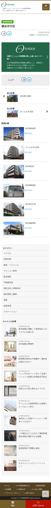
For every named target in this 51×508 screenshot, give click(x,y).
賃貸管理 (7, 306)
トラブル (7, 253)
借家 (5, 300)
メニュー (46, 8)
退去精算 (7, 277)
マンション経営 (10, 271)
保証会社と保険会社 (12, 288)
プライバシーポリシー (12, 493)
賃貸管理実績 (40, 485)
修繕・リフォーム (11, 265)
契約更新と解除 (10, 294)
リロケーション (10, 312)
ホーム (7, 485)
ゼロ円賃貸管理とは (23, 485)
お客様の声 (21, 489)
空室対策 (7, 259)
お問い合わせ (29, 493)
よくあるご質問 (37, 489)
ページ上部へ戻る (45, 494)
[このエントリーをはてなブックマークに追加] (9, 33)
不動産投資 (8, 282)
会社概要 (8, 489)
